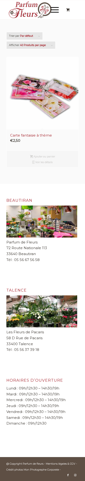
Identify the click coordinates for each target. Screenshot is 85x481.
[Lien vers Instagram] (75, 475)
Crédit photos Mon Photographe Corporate (32, 469)
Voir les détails (43, 162)
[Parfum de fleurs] (35, 9)
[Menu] (52, 9)
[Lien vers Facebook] (68, 475)
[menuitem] (54, 9)
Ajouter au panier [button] (44, 156)
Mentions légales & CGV (61, 463)
